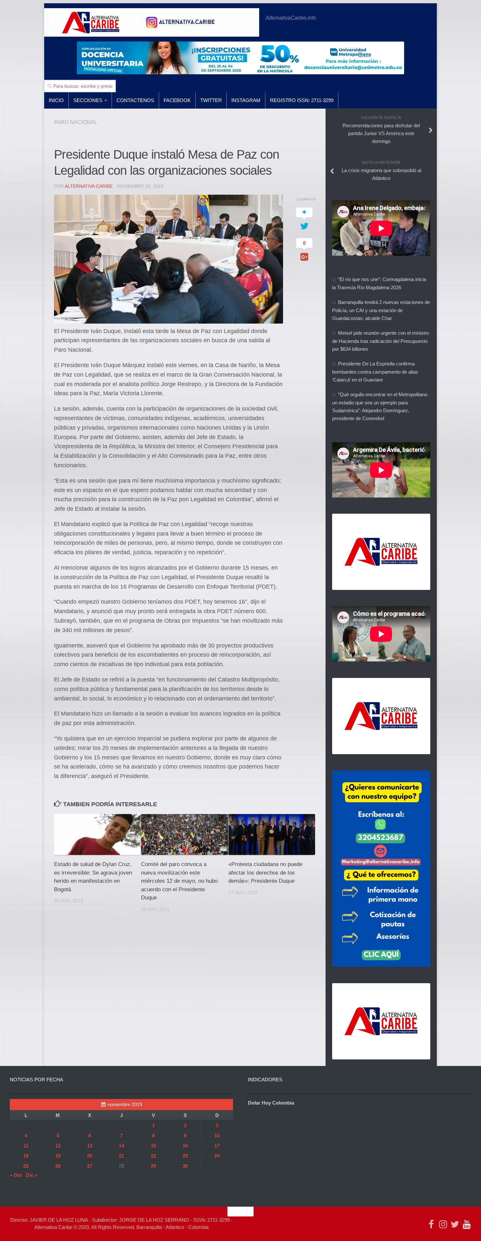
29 (153, 1166)
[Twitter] (454, 1224)
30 (185, 1166)
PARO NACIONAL (75, 122)
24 (217, 1156)
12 (58, 1145)
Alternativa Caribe (89, 186)
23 (185, 1156)
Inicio (56, 100)
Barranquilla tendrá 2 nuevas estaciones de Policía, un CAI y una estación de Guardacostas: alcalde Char (381, 310)
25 (25, 1166)
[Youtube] (466, 1224)
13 (89, 1145)
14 (121, 1145)
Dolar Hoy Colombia (271, 1103)
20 (89, 1156)
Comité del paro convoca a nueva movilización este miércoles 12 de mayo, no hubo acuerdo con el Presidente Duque (179, 881)
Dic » (31, 1175)
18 (25, 1156)
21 (121, 1156)
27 (89, 1166)
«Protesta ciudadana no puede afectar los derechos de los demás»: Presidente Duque (265, 872)
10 (217, 1135)
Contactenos (135, 100)
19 (58, 1156)
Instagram (245, 100)
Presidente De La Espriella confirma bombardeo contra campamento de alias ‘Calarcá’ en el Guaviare (375, 371)
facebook (177, 100)
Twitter (211, 100)
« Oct (16, 1175)
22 (153, 1156)
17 (217, 1145)
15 (153, 1145)
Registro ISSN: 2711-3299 (301, 100)
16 (185, 1145)
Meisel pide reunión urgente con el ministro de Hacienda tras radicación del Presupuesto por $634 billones (380, 341)
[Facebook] (431, 1224)
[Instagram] (443, 1224)
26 (58, 1166)
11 (26, 1145)
